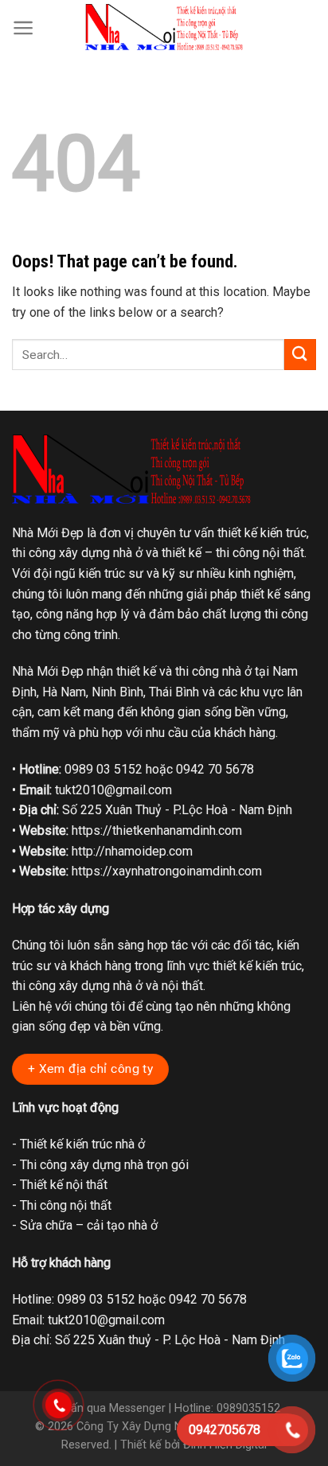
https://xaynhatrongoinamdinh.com (167, 871)
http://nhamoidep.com (132, 851)
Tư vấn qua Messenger (107, 1408)
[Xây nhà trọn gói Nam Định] (164, 27)
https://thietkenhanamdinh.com (157, 830)
